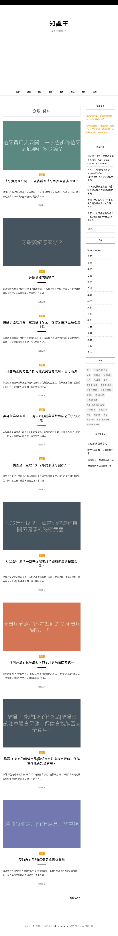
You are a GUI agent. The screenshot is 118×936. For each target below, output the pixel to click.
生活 (18, 92)
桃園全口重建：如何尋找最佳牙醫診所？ (42, 465)
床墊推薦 (107, 375)
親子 (89, 320)
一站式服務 (103, 132)
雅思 (105, 415)
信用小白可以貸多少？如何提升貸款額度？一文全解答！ (100, 203)
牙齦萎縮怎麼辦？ (42, 277)
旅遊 (29, 92)
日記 (89, 288)
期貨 (105, 380)
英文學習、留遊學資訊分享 (101, 459)
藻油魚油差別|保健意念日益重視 (42, 860)
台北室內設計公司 (100, 370)
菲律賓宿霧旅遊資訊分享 (100, 466)
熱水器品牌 (99, 395)
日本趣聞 (97, 380)
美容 (40, 92)
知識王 (59, 23)
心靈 (89, 275)
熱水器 (89, 395)
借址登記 (104, 125)
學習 (89, 269)
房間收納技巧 (92, 116)
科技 (73, 92)
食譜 (89, 352)
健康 (41, 175)
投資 (95, 92)
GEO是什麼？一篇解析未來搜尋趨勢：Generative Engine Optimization (100, 160)
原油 (88, 370)
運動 (89, 339)
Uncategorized (94, 249)
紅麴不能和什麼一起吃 (95, 405)
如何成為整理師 (97, 119)
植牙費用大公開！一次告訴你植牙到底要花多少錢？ (42, 181)
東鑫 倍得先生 (106, 385)
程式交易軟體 (92, 400)
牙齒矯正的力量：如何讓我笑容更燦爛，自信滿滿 (41, 371)
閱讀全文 (41, 205)
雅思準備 (90, 420)
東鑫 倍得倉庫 (92, 385)
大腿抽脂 (97, 375)
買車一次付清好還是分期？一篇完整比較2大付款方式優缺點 (100, 217)
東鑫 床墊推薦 (92, 390)
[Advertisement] (59, 64)
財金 (89, 326)
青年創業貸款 (92, 125)
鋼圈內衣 (97, 415)
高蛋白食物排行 (93, 425)
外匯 (88, 375)
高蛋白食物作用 (103, 420)
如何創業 (106, 129)
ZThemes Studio (61, 926)
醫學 (51, 92)
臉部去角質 (103, 410)
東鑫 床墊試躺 (106, 390)
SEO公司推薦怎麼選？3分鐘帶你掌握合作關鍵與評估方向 (100, 190)
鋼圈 (88, 415)
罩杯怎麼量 (91, 410)
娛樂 (89, 262)
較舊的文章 (75, 898)
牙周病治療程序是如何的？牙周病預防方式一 (42, 662)
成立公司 (96, 129)
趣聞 (84, 92)
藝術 (62, 92)
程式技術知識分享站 (97, 443)
